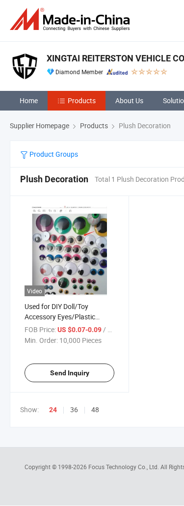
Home (29, 100)
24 (53, 410)
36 (74, 409)
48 (95, 409)
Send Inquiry (69, 373)
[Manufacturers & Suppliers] (71, 19)
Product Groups (53, 154)
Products (82, 100)
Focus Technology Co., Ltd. (124, 467)
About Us (129, 100)
